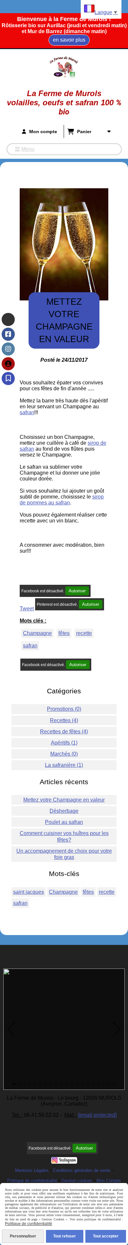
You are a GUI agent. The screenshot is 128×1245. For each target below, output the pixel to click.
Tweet (27, 608)
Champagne (37, 633)
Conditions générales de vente (81, 1170)
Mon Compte (108, 1180)
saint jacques (28, 892)
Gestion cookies (76, 1180)
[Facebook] (8, 334)
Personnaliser (23, 1236)
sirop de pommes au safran (62, 499)
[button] (11, 1029)
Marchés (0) (64, 754)
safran (27, 412)
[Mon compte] (8, 363)
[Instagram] (8, 349)
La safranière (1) (64, 765)
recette (84, 633)
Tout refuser (64, 1236)
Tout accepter (105, 1236)
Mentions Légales (32, 1170)
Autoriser (77, 590)
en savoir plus (69, 40)
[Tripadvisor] (8, 319)
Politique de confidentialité (32, 1180)
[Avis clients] (8, 378)
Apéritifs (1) (64, 742)
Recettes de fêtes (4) (64, 731)
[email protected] (97, 1115)
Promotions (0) (64, 709)
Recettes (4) (64, 720)
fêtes (64, 633)
